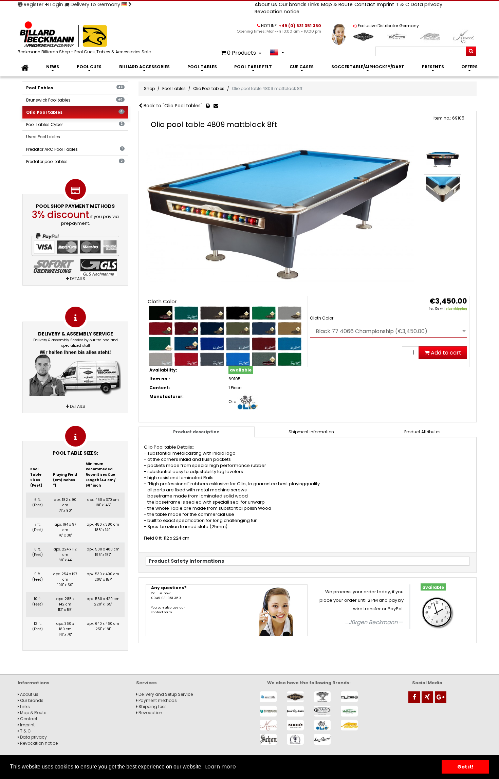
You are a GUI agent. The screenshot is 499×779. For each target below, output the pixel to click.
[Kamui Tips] (322, 711)
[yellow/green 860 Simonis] (289, 359)
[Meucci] (268, 725)
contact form (161, 612)
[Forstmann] (268, 711)
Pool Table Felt (253, 67)
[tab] (311, 432)
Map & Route (337, 4)
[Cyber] (349, 696)
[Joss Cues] (295, 711)
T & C (402, 4)
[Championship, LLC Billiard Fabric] (322, 696)
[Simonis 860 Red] (186, 359)
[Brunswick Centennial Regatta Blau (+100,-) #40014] (264, 328)
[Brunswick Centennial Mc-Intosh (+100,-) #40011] (160, 328)
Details (77, 279)
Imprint (385, 4)
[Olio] (322, 725)
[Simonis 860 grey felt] (160, 359)
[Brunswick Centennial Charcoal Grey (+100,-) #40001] (212, 313)
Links (313, 4)
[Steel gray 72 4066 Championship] (264, 359)
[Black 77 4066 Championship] (160, 313)
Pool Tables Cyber (74, 124)
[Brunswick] (295, 696)
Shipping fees (152, 706)
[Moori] (295, 725)
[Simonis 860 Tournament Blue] (238, 359)
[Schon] (268, 739)
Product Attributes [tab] (422, 432)
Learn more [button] (220, 767)
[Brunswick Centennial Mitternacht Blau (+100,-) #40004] (212, 328)
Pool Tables (202, 67)
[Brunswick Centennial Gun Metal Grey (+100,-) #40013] (289, 313)
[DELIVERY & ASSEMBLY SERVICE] (75, 372)
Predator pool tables (74, 161)
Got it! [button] (465, 766)
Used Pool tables (43, 137)
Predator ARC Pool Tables (74, 149)
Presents (433, 67)
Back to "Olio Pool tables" (172, 105)
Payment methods (157, 700)
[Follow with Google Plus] (440, 697)
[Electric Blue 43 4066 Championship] (186, 343)
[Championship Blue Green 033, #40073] (160, 343)
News (52, 67)
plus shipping (456, 309)
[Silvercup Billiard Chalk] (295, 739)
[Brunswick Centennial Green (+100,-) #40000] (264, 313)
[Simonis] (322, 739)
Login (56, 4)
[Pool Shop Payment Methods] (75, 255)
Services (146, 683)
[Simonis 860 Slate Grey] (212, 359)
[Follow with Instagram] (427, 697)
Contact (364, 4)
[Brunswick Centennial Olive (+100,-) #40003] (238, 328)
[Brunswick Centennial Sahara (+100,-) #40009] (289, 328)
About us (266, 4)
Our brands (293, 4)
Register (32, 4)
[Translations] (277, 52)
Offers (469, 67)
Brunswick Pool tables (74, 100)
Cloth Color (321, 318)
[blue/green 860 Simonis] (186, 313)
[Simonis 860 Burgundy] (264, 343)
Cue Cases (302, 67)
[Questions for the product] (217, 106)
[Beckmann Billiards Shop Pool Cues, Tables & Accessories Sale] (25, 67)
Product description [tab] (196, 432)
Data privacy (426, 4)
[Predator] (349, 725)
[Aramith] (268, 696)
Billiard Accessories (144, 67)
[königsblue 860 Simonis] (212, 343)
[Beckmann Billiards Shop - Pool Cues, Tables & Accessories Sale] (85, 35)
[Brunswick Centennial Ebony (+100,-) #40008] (238, 313)
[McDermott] (349, 711)
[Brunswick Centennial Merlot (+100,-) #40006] (186, 328)
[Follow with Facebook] (414, 697)
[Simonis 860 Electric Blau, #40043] (289, 343)
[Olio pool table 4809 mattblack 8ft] (280, 213)
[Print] (209, 106)
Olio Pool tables (74, 112)
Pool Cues (89, 67)
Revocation (149, 712)
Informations (34, 683)
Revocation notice (277, 11)
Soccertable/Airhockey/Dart (367, 67)
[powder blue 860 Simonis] (238, 343)
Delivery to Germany (95, 4)
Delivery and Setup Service (165, 694)
